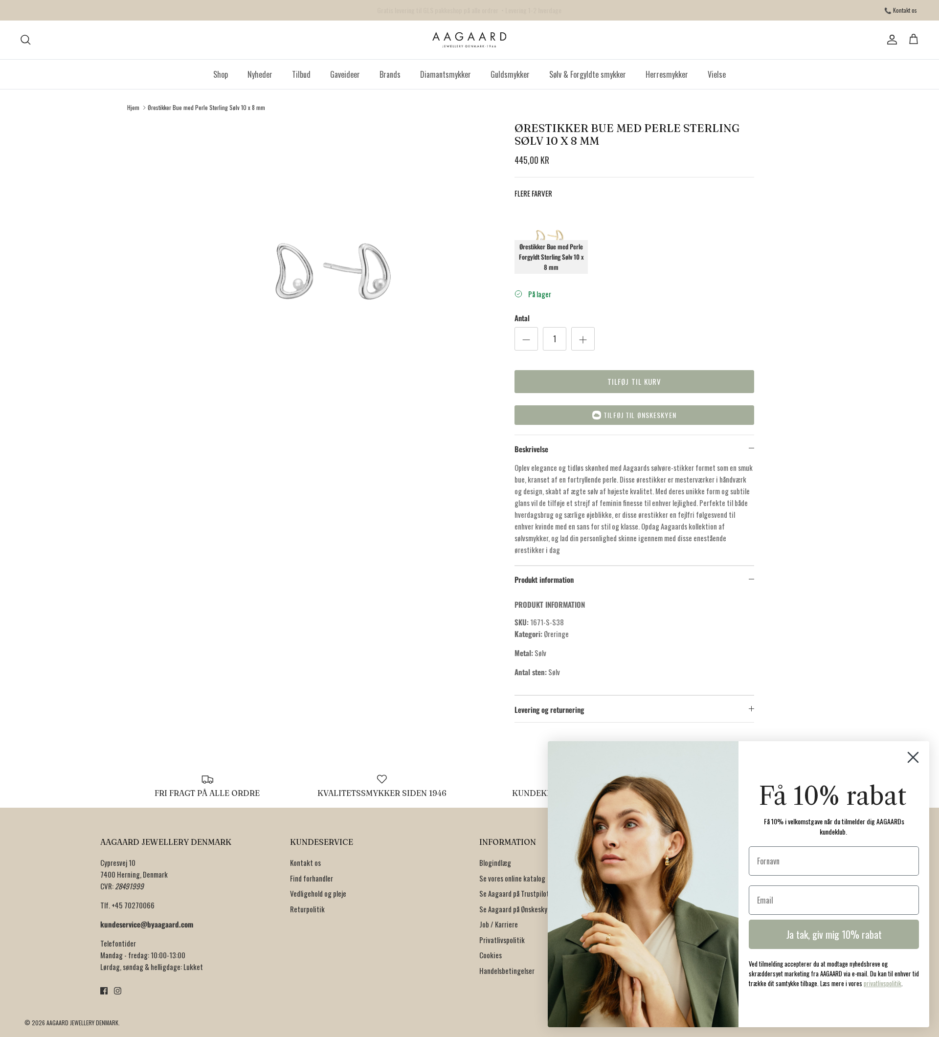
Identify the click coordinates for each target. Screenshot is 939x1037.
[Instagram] (117, 990)
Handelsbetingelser (507, 970)
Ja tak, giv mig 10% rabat (834, 934)
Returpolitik (307, 909)
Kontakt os (305, 862)
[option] (339, 276)
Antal (522, 318)
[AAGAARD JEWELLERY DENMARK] (470, 39)
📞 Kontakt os (900, 10)
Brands (390, 74)
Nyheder (259, 74)
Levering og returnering (549, 709)
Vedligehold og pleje (318, 893)
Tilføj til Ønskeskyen (640, 415)
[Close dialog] (913, 757)
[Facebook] (104, 990)
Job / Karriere (498, 924)
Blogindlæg (495, 862)
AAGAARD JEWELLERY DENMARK (82, 1022)
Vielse (717, 74)
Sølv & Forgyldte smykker (587, 74)
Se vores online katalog (512, 878)
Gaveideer (345, 74)
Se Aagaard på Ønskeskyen (516, 909)
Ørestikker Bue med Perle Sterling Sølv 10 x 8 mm (206, 107)
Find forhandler (311, 878)
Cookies (490, 954)
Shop (220, 74)
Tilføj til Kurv (634, 381)
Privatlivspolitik (502, 939)
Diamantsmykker (445, 74)
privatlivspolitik (882, 983)
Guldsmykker (510, 74)
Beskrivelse (531, 448)
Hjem (133, 107)
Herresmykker (667, 74)
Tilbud (301, 74)
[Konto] (890, 39)
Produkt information (544, 579)
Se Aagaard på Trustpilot (514, 893)
